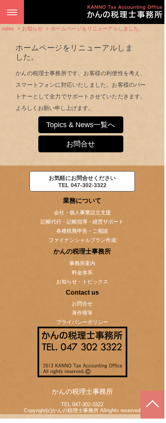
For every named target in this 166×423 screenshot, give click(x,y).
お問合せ (80, 144)
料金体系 (82, 272)
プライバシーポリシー (82, 322)
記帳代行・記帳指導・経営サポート (82, 222)
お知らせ (32, 29)
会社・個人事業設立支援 (82, 212)
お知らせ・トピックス (82, 282)
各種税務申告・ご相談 (82, 231)
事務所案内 (82, 263)
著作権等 (82, 313)
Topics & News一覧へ (80, 125)
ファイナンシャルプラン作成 (82, 240)
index (8, 29)
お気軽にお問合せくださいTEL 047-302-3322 (82, 181)
